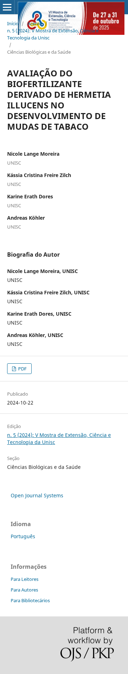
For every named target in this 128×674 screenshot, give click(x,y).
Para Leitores (24, 579)
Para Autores (24, 590)
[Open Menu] (7, 7)
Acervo (34, 23)
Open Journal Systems (37, 495)
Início (12, 23)
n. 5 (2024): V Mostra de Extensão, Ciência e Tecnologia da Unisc (52, 34)
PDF (22, 368)
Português (23, 536)
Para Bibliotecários (30, 600)
